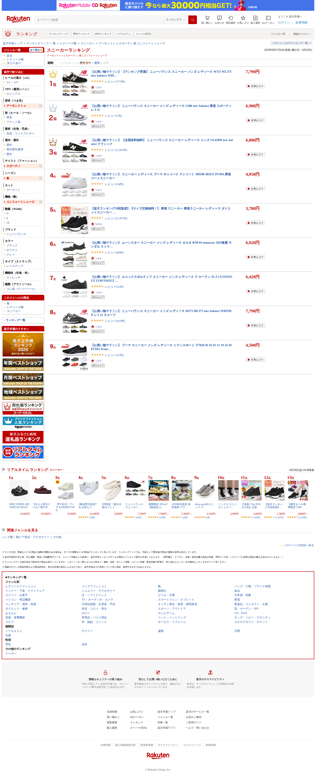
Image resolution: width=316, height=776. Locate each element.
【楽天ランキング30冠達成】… (274, 506)
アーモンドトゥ (16, 105)
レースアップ (14, 266)
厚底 (9, 117)
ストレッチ (13, 277)
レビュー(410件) (115, 321)
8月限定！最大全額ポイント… (111, 506)
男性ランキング (81, 33)
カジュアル (13, 93)
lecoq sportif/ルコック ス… (204, 506)
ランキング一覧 (15, 320)
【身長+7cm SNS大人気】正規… (251, 506)
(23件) (92, 517)
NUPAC (98, 224)
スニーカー (88, 43)
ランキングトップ (58, 33)
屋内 (9, 154)
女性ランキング (103, 33)
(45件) (138, 517)
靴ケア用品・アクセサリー (33, 537)
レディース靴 (68, 43)
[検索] (192, 19)
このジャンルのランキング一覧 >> (291, 43)
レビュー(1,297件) (116, 218)
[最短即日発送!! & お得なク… (88, 506)
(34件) (185, 517)
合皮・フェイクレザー (20, 133)
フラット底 (13, 122)
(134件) (162, 517)
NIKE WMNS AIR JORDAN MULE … (19, 507)
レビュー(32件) (114, 286)
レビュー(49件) (114, 252)
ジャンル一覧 (278, 33)
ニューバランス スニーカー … (134, 506)
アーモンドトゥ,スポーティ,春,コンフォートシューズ (132, 43)
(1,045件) (256, 517)
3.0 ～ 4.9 (12, 82)
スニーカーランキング (68, 50)
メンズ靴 (7, 537)
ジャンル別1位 (143, 33)
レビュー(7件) (113, 115)
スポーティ (13, 165)
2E (8, 222)
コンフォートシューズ (20, 201)
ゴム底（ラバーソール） (21, 288)
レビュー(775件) (115, 81)
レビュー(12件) (114, 355)
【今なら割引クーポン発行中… (41, 506)
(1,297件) (279, 517)
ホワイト (12, 250)
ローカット (13, 189)
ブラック (12, 245)
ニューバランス (16, 234)
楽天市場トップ (12, 43)
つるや (98, 87)
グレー (10, 254)
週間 (97, 63)
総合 (9, 55)
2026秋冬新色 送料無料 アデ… (181, 506)
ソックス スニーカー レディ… (227, 506)
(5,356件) (302, 517)
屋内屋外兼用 (14, 149)
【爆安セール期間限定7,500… (297, 506)
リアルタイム (124, 33)
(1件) (208, 517)
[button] (219, 19)
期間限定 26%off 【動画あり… (158, 506)
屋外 (9, 144)
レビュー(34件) (114, 184)
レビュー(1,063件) (116, 150)
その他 (57, 537)
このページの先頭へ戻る (298, 545)
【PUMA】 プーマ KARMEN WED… (65, 507)
